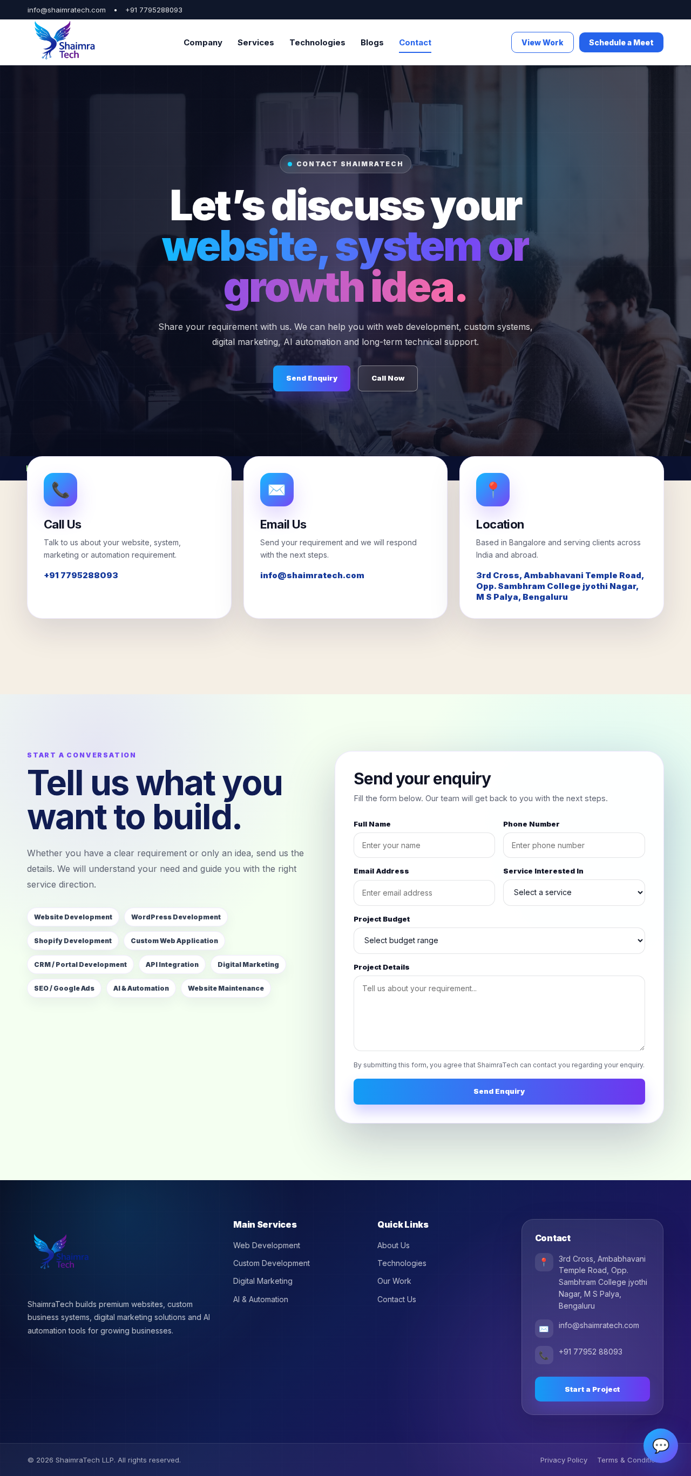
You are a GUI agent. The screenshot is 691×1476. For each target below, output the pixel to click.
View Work (542, 42)
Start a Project (592, 1389)
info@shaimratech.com (312, 575)
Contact (415, 42)
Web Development (266, 1245)
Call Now (387, 378)
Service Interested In (543, 870)
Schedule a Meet (621, 42)
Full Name (372, 824)
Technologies (317, 42)
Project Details (382, 967)
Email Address (381, 870)
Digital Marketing (263, 1280)
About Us (393, 1245)
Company (203, 42)
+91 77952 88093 (590, 1351)
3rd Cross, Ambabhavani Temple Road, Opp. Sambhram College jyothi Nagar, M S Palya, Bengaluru (560, 586)
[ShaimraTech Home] (66, 42)
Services (256, 42)
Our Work (394, 1280)
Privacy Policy (563, 1459)
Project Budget (382, 919)
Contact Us (396, 1299)
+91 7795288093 (153, 9)
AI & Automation (260, 1299)
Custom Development (271, 1263)
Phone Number (531, 824)
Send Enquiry (311, 378)
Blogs (372, 42)
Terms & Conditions (630, 1459)
